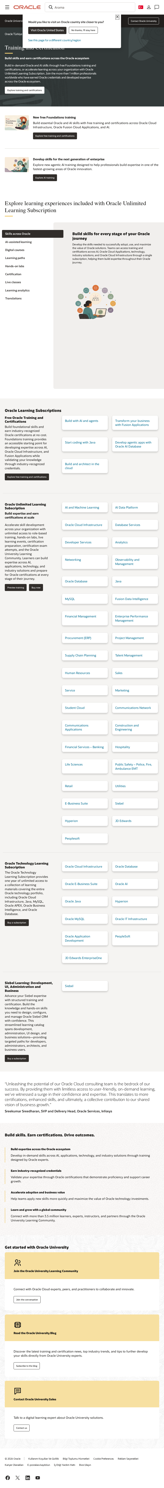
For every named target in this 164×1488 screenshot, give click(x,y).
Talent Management (128, 655)
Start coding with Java (80, 442)
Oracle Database (76, 581)
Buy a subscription (16, 922)
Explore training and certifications (24, 90)
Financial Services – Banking (84, 747)
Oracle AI (121, 884)
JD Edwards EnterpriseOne (83, 958)
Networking (73, 560)
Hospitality (122, 747)
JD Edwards (123, 821)
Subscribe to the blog (26, 1365)
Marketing (122, 690)
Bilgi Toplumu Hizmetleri (76, 1458)
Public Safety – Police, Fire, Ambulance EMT (133, 766)
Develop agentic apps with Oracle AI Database (133, 444)
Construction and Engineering (127, 727)
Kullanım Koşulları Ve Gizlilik (43, 1458)
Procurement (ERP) (78, 638)
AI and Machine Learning (82, 507)
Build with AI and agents (81, 421)
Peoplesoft (72, 838)
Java (118, 581)
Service (70, 690)
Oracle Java (73, 901)
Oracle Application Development (77, 938)
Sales (118, 673)
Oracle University (15, 20)
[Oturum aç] (148, 7)
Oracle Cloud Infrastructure (83, 525)
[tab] (32, 234)
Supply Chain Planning (80, 655)
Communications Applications (76, 727)
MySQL (70, 599)
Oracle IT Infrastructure (131, 919)
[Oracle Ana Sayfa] (27, 7)
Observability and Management (127, 562)
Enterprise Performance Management (131, 618)
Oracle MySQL (74, 919)
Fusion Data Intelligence (131, 599)
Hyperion (71, 821)
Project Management (129, 638)
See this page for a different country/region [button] (54, 40)
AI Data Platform (126, 507)
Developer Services (78, 542)
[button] (7, 7)
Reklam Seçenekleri (128, 1458)
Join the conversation (27, 1299)
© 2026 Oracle (12, 1458)
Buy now (36, 587)
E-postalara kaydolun (38, 1464)
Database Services (127, 525)
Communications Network (133, 708)
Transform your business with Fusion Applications (132, 423)
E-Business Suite (76, 803)
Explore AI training (44, 177)
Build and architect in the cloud (82, 466)
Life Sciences (74, 764)
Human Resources (77, 673)
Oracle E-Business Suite (81, 884)
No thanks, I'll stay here (83, 30)
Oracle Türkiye (13, 34)
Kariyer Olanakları (14, 1464)
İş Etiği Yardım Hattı (64, 1464)
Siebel (119, 803)
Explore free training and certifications (54, 135)
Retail (69, 786)
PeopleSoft (122, 936)
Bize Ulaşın (85, 1464)
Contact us (21, 1427)
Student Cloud (75, 708)
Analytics (121, 542)
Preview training (15, 587)
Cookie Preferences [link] (103, 1458)
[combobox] (90, 7)
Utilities (120, 786)
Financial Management (80, 616)
